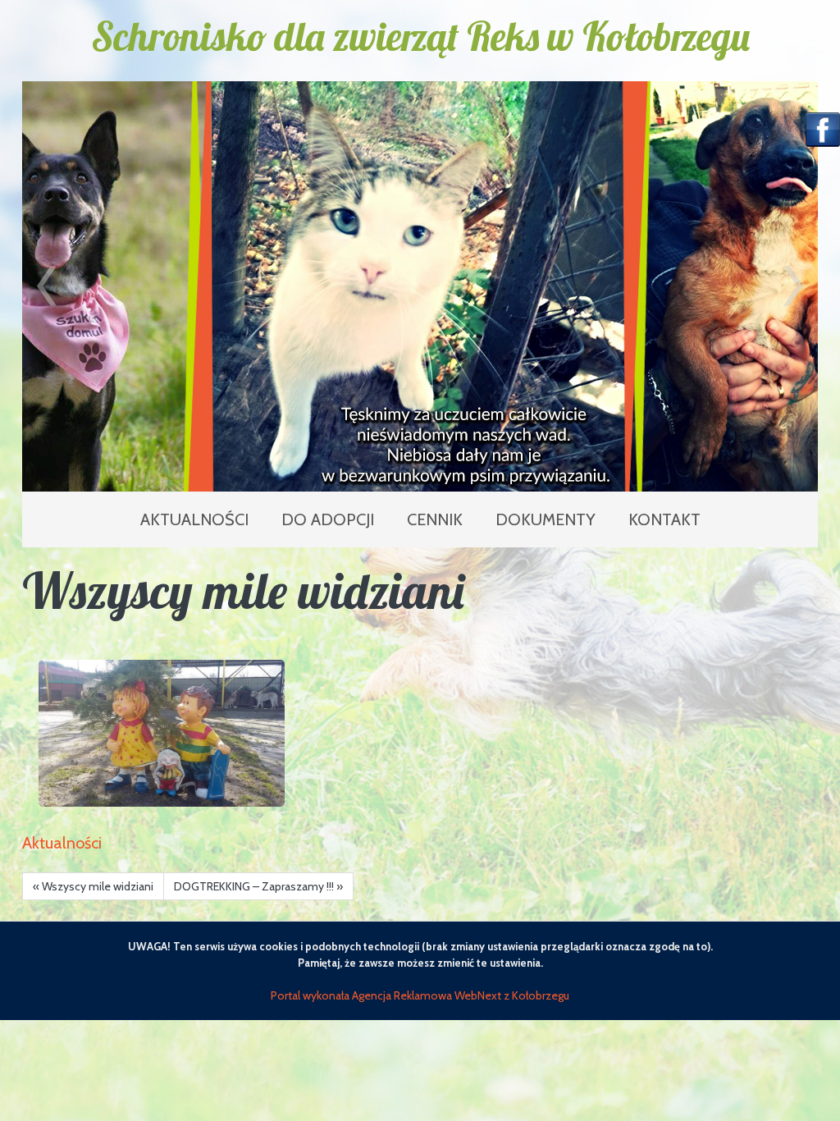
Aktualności (62, 843)
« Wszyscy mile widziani (93, 886)
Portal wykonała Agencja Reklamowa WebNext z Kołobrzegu (420, 995)
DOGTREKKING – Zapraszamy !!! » (258, 886)
